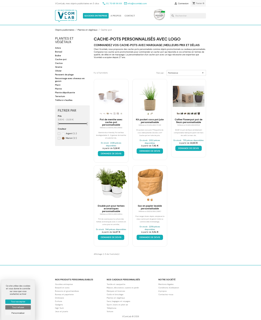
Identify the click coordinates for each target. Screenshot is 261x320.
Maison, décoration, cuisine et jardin (123, 287)
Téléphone (111, 308)
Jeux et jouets (61, 311)
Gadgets (59, 304)
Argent (71, 133)
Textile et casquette (116, 284)
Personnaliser (18, 313)
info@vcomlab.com (137, 3)
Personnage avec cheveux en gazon (70, 80)
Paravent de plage (64, 74)
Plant (57, 85)
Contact (130, 15)
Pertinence (186, 72)
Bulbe (58, 55)
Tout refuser (18, 307)
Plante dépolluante (65, 92)
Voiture (110, 311)
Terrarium (60, 96)
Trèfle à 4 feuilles (63, 100)
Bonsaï (58, 51)
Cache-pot (61, 59)
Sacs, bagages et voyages (118, 301)
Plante (58, 88)
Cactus (59, 63)
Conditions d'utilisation (168, 287)
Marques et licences (116, 291)
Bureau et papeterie (64, 294)
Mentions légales (166, 284)
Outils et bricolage (115, 294)
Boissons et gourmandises (67, 291)
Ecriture (58, 301)
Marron (71, 138)
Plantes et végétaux (64, 40)
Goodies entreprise (95, 15)
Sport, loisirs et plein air (117, 304)
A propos (116, 15)
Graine (58, 67)
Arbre (58, 48)
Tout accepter (18, 301)
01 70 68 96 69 (114, 3)
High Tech (59, 308)
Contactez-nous (165, 294)
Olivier (58, 70)
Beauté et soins (62, 287)
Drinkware (59, 298)
